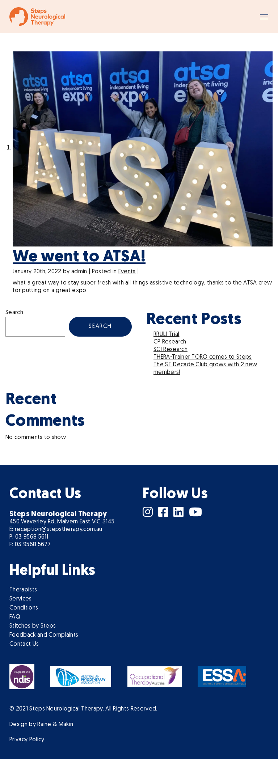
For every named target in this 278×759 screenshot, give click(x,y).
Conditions (23, 608)
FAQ (14, 617)
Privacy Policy (26, 740)
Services (20, 599)
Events (127, 272)
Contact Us (24, 644)
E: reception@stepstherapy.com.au (55, 529)
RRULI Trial (166, 334)
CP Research (169, 342)
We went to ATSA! (79, 257)
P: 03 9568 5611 (29, 537)
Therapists (23, 590)
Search (14, 313)
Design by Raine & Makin (41, 725)
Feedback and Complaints (43, 635)
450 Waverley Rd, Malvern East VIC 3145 (61, 522)
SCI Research (170, 350)
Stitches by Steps (32, 626)
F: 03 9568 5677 (30, 545)
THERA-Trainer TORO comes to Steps (202, 357)
